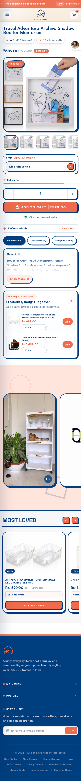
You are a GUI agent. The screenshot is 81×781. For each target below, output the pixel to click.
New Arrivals (30, 758)
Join (71, 730)
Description (14, 240)
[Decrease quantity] (9, 194)
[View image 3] (43, 142)
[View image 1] (11, 142)
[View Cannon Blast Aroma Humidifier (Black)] (14, 344)
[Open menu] (7, 14)
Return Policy (38, 240)
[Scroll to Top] (74, 760)
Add (67, 321)
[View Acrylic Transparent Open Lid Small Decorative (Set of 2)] (14, 321)
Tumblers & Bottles (60, 764)
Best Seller (10, 758)
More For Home (63, 769)
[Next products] (75, 520)
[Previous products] (66, 520)
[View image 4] (59, 142)
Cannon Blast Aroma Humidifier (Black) (40, 339)
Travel (69, 758)
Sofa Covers (13, 764)
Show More (17, 278)
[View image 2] (27, 142)
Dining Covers (35, 764)
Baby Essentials (40, 769)
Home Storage (51, 758)
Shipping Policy (64, 240)
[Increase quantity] (72, 194)
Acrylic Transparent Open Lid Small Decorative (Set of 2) (38, 316)
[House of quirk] (40, 15)
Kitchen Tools (17, 769)
